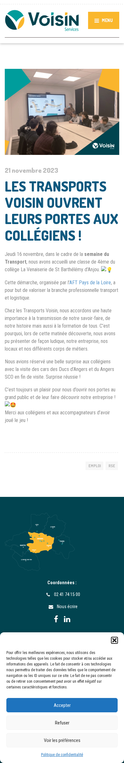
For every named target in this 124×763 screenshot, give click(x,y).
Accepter (62, 705)
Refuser (62, 723)
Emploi (94, 465)
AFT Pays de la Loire (90, 283)
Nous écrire (67, 606)
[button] (114, 640)
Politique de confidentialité (62, 754)
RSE (111, 465)
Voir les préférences (62, 740)
